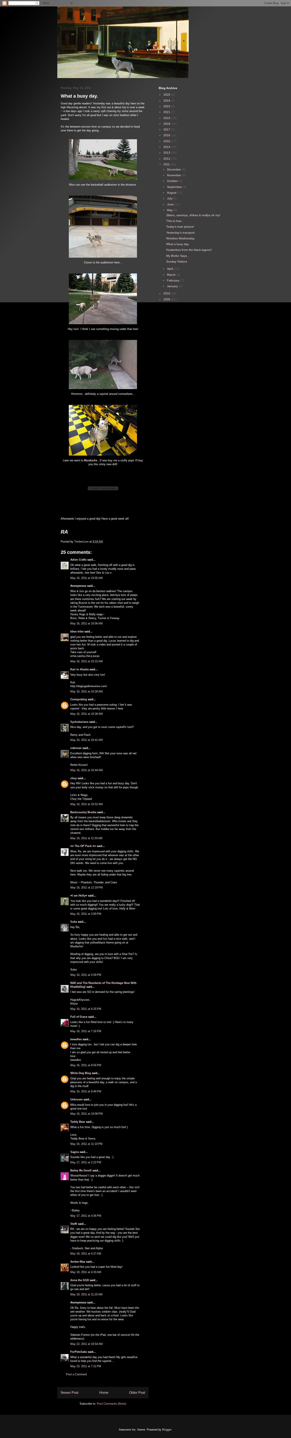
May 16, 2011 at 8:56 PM (85, 1065)
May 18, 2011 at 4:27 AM (85, 1253)
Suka (73, 921)
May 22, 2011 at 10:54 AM (86, 1344)
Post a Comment (76, 1374)
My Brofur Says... (177, 255)
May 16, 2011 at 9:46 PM (85, 1091)
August (172, 192)
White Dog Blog (80, 1073)
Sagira (74, 1152)
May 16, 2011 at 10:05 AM (86, 578)
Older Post (137, 1392)
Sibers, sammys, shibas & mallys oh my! (193, 215)
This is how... (175, 221)
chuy (73, 778)
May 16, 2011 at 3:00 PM (85, 913)
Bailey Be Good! (81, 1170)
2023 (167, 106)
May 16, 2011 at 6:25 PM (85, 1008)
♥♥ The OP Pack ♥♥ (83, 846)
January (173, 286)
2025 (167, 94)
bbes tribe (77, 631)
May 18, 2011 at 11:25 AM (86, 1294)
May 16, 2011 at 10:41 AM (86, 740)
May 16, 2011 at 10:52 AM (86, 804)
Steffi (73, 1223)
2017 (167, 129)
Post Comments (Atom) (111, 1403)
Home (103, 1392)
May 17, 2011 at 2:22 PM (85, 1162)
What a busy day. (177, 244)
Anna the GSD (79, 1280)
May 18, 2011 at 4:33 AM (85, 1272)
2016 (167, 135)
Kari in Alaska (79, 669)
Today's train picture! (180, 226)
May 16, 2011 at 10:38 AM (86, 713)
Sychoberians (79, 721)
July (170, 198)
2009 (167, 299)
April (170, 268)
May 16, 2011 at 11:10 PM (86, 1143)
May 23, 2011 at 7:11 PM (85, 1366)
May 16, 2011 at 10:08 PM (86, 1113)
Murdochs (90, 460)
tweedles (76, 1039)
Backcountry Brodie (83, 812)
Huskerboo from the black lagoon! (189, 250)
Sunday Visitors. (177, 261)
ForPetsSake (78, 1351)
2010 (167, 293)
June (170, 204)
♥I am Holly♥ (78, 895)
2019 (167, 118)
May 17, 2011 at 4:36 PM (85, 1215)
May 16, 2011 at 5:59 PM (85, 974)
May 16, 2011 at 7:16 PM (85, 1031)
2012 (167, 158)
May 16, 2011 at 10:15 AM (86, 661)
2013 (167, 152)
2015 (167, 141)
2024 (167, 100)
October (173, 181)
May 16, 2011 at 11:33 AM (86, 838)
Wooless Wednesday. (180, 238)
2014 (167, 147)
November (174, 175)
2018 (167, 123)
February (173, 280)
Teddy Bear (77, 1121)
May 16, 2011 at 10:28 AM (86, 691)
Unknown (76, 1099)
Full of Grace (78, 1016)
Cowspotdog (78, 699)
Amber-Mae (77, 1261)
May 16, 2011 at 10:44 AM (86, 770)
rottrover (76, 748)
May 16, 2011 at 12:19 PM (86, 887)
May (170, 210)
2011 (167, 164)
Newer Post (69, 1392)
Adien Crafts (78, 559)
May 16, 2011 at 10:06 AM (86, 623)
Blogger (166, 1429)
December (174, 169)
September (175, 187)
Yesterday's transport (180, 232)
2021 (167, 112)
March (171, 274)
